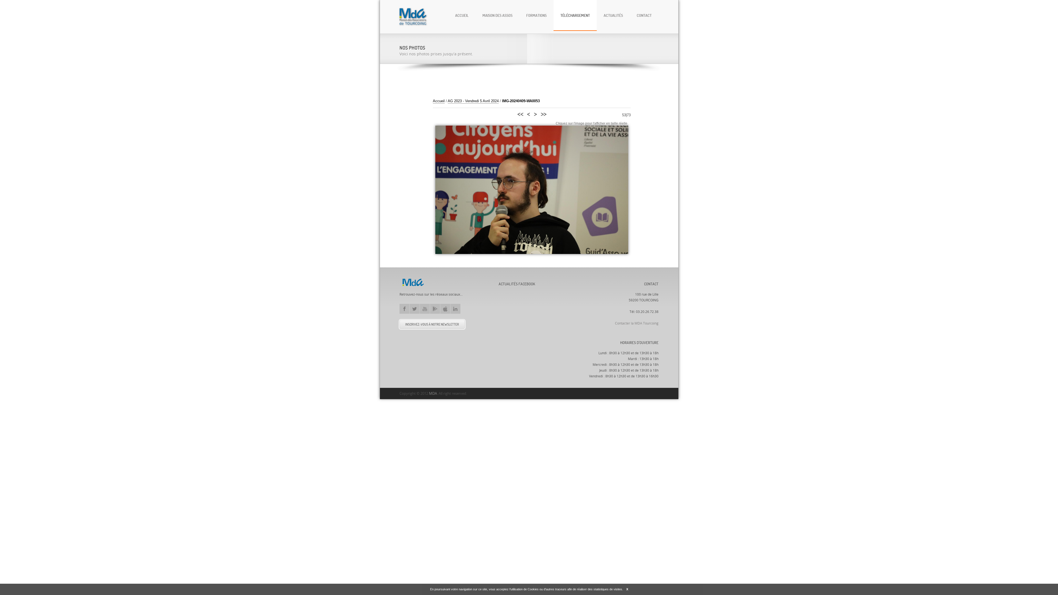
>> (543, 113)
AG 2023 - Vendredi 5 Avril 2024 (473, 101)
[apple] (445, 309)
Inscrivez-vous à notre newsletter (432, 324)
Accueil (462, 15)
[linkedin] (455, 309)
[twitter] (415, 309)
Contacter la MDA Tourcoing (636, 323)
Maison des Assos (497, 15)
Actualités (613, 15)
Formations (536, 15)
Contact (644, 15)
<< (520, 113)
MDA (433, 393)
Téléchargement (575, 15)
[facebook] (404, 309)
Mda (413, 282)
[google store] (435, 309)
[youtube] (425, 309)
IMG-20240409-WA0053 (521, 101)
